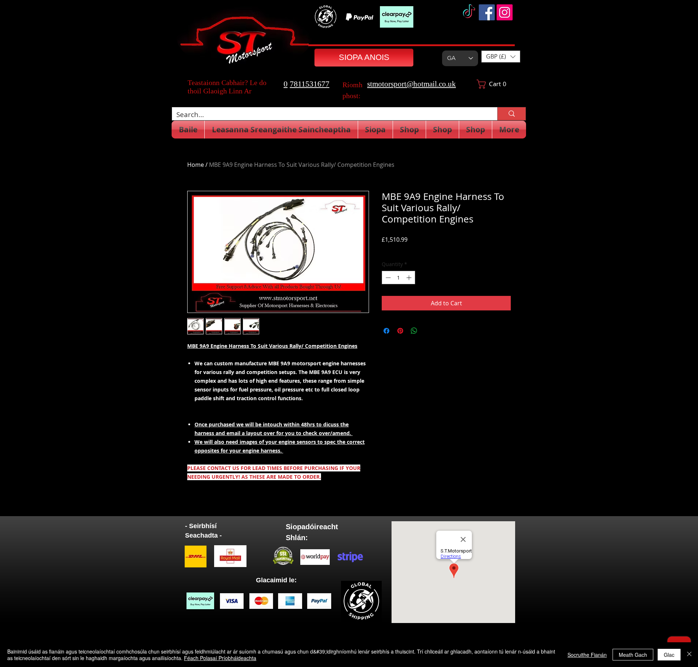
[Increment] (409, 277)
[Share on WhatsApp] (414, 330)
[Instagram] (505, 12)
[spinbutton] (398, 277)
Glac (669, 654)
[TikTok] (469, 12)
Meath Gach (633, 654)
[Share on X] (428, 330)
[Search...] (511, 113)
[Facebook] (487, 12)
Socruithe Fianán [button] (587, 654)
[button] (500, 57)
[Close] (689, 654)
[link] (495, 84)
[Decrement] (387, 277)
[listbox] (500, 57)
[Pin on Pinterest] (400, 330)
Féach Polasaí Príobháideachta (220, 658)
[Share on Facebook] (386, 330)
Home (195, 165)
